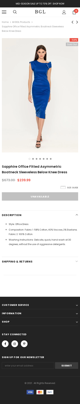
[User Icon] (64, 12)
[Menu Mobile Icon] (4, 12)
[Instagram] (14, 343)
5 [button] (43, 159)
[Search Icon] (15, 12)
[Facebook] (5, 343)
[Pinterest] (24, 343)
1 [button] (29, 159)
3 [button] (36, 159)
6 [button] (47, 159)
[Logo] (40, 11)
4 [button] (40, 159)
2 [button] (33, 159)
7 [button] (51, 159)
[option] (40, 95)
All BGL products (21, 22)
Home (5, 22)
